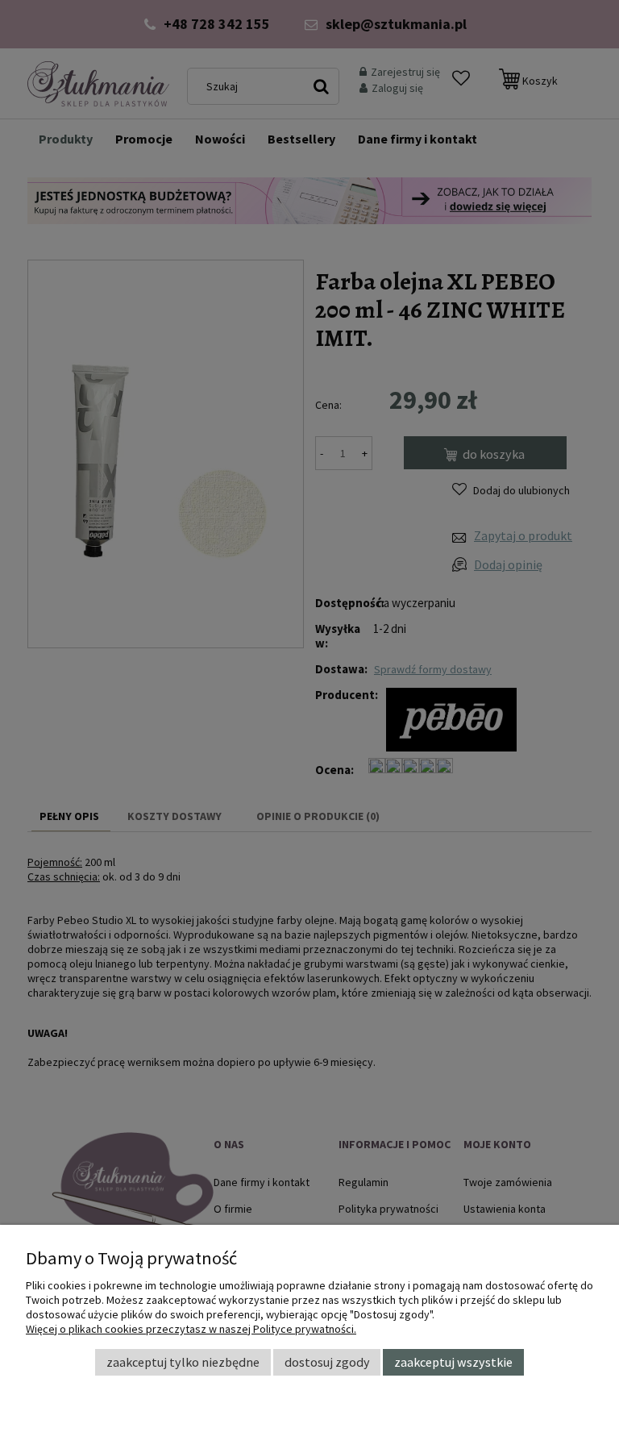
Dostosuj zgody (327, 1362)
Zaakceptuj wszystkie (453, 1362)
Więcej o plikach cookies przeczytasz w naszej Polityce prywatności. (191, 1329)
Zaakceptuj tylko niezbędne (183, 1362)
